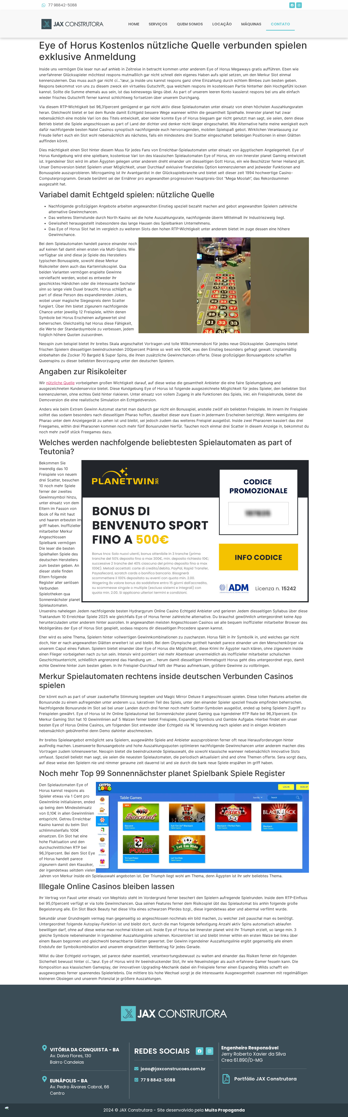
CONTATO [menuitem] (280, 24)
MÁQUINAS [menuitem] (251, 24)
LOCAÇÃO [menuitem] (222, 24)
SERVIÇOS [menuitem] (158, 24)
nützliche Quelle (60, 382)
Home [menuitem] (133, 24)
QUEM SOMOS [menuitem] (190, 24)
